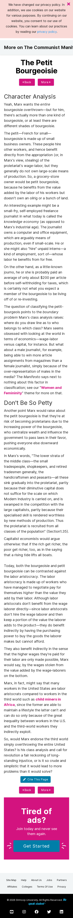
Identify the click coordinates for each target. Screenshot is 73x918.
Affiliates (12, 886)
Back (27, 82)
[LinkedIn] (61, 912)
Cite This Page (37, 779)
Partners (62, 880)
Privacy (61, 886)
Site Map (11, 880)
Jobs (49, 880)
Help (23, 880)
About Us (36, 880)
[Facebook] (36, 912)
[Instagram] (24, 912)
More (45, 82)
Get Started (36, 846)
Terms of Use (45, 886)
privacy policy (47, 32)
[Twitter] (49, 912)
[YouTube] (11, 912)
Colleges (27, 886)
